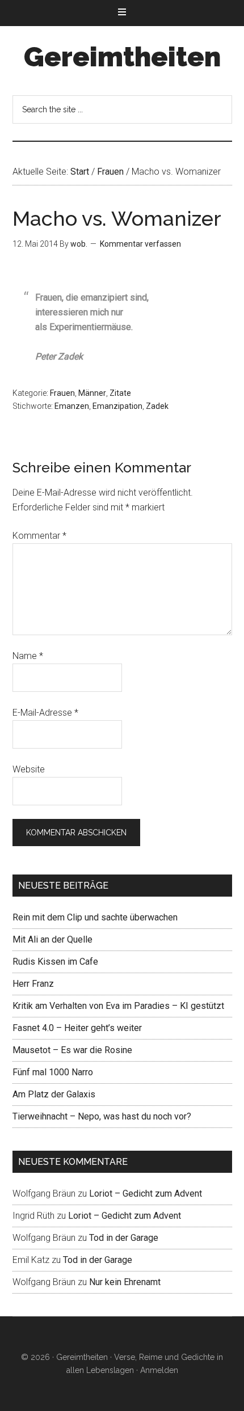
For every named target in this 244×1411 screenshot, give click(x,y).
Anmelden (159, 1370)
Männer (92, 393)
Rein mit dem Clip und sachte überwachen (95, 917)
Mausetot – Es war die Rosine (72, 1050)
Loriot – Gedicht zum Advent (145, 1193)
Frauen (62, 393)
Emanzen (71, 406)
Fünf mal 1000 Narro (52, 1072)
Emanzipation (117, 406)
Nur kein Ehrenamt (125, 1282)
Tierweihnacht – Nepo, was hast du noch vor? (101, 1116)
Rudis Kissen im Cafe (55, 961)
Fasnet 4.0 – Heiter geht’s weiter (77, 1028)
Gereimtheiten (122, 57)
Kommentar (39, 535)
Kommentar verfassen (140, 243)
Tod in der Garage (123, 1237)
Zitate (120, 393)
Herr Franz (33, 983)
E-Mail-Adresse (45, 712)
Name (27, 655)
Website (28, 769)
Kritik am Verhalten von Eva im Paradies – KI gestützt (118, 1005)
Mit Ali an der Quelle (52, 939)
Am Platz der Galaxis (53, 1094)
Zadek (157, 406)
